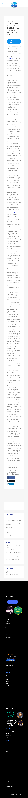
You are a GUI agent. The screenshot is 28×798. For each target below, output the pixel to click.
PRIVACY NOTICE (17, 796)
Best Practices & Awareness (12, 520)
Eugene (7, 681)
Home (7, 768)
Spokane (7, 621)
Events (7, 781)
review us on (10, 660)
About (7, 776)
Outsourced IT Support (10, 742)
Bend (7, 677)
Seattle (7, 629)
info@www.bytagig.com (11, 572)
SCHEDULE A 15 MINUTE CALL (14, 41)
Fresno (7, 737)
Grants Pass (8, 685)
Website (7, 535)
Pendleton (8, 689)
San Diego (8, 733)
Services (7, 771)
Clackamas (8, 694)
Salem (7, 683)
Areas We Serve (9, 786)
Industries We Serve (10, 779)
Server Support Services (11, 744)
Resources (8, 773)
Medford (7, 675)
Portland (7, 691)
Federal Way (8, 623)
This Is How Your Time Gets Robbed (14, 549)
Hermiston (8, 687)
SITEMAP (12, 796)
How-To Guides (9, 529)
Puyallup (7, 625)
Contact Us (12, 602)
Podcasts (8, 532)
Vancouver (8, 631)
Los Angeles (8, 735)
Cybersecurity (9, 527)
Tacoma (7, 627)
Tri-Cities (7, 619)
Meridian (7, 747)
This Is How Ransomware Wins (13, 556)
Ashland (7, 679)
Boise (7, 751)
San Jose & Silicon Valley (11, 731)
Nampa (7, 749)
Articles (7, 517)
